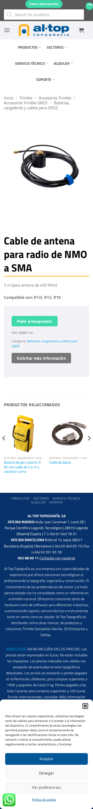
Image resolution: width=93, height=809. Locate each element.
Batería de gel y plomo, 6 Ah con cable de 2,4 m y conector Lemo (22, 467)
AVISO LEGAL (16, 649)
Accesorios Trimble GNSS (26, 103)
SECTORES (55, 47)
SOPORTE (43, 79)
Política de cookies (44, 799)
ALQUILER (61, 63)
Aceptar (46, 759)
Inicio (8, 98)
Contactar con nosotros (57, 558)
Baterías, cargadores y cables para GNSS (37, 105)
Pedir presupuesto (34, 321)
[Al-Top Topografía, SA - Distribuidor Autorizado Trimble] (44, 30)
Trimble (26, 98)
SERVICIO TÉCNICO (30, 63)
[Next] (89, 448)
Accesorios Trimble (55, 98)
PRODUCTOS (28, 47)
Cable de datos (60, 462)
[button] (85, 706)
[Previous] (4, 448)
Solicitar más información (41, 358)
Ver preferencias (46, 787)
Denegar (46, 773)
